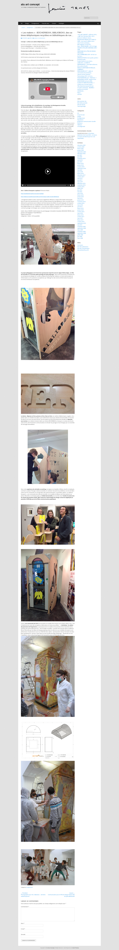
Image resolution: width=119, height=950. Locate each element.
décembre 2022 (81, 153)
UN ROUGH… (80, 91)
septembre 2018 (81, 168)
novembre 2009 (81, 226)
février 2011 (80, 220)
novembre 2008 (81, 231)
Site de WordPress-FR (83, 250)
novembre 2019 (81, 158)
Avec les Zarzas (81, 104)
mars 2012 (80, 213)
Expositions (80, 120)
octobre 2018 (80, 167)
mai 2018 (79, 170)
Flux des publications (82, 247)
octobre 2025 (80, 147)
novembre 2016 (81, 185)
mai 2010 (79, 225)
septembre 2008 (81, 233)
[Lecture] (22, 185)
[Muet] (70, 185)
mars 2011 (80, 218)
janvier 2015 (80, 200)
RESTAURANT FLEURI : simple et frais (86, 79)
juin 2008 (79, 236)
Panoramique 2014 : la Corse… (85, 76)
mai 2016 (79, 191)
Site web (23, 934)
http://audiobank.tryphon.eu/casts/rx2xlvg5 (32, 193)
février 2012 (80, 215)
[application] (48, 171)
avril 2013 (79, 206)
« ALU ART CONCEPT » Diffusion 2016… (87, 34)
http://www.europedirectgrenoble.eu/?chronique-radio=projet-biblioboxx (40, 196)
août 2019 (80, 160)
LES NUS (79, 94)
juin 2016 (79, 190)
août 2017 (80, 178)
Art (22, 23)
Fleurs (79, 92)
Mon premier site (81, 101)
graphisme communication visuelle (86, 121)
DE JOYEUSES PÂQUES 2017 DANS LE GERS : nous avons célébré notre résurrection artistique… (86, 41)
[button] (48, 171)
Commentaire (25, 906)
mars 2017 (80, 182)
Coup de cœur (45, 23)
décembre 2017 (81, 175)
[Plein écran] (73, 185)
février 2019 (80, 163)
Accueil (23, 27)
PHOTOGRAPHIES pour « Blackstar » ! (86, 77)
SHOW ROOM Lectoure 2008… (85, 81)
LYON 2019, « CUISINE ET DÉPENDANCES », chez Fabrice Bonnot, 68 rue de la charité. (87, 64)
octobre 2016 (80, 186)
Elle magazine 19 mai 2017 (84, 44)
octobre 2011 (80, 216)
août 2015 (80, 198)
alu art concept (30, 4)
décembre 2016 (81, 183)
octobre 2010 (80, 221)
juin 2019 (79, 162)
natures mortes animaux (83, 74)
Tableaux (79, 125)
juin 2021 (79, 155)
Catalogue (61, 23)
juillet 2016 (80, 188)
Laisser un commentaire (39, 38)
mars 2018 (80, 172)
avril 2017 (79, 180)
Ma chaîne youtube (82, 103)
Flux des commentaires (83, 248)
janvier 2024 (80, 150)
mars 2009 (80, 230)
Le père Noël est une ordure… (85, 61)
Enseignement (35, 23)
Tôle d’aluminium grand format (85, 86)
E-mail (23, 929)
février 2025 (80, 148)
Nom (22, 923)
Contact (54, 23)
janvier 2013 (80, 210)
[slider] (46, 185)
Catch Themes (75, 947)
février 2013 (80, 208)
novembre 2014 (81, 201)
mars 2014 (80, 205)
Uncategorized (81, 126)
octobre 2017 (80, 177)
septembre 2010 (81, 223)
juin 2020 (79, 157)
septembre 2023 (81, 152)
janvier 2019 (80, 165)
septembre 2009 (81, 228)
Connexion (80, 245)
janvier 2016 (80, 196)
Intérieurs (80, 123)
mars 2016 (80, 193)
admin (30, 38)
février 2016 (80, 195)
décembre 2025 (81, 145)
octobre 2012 (80, 211)
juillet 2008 (80, 235)
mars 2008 (80, 238)
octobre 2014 (80, 203)
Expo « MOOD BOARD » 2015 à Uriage (87, 46)
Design (27, 23)
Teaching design (81, 106)
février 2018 (80, 173)
